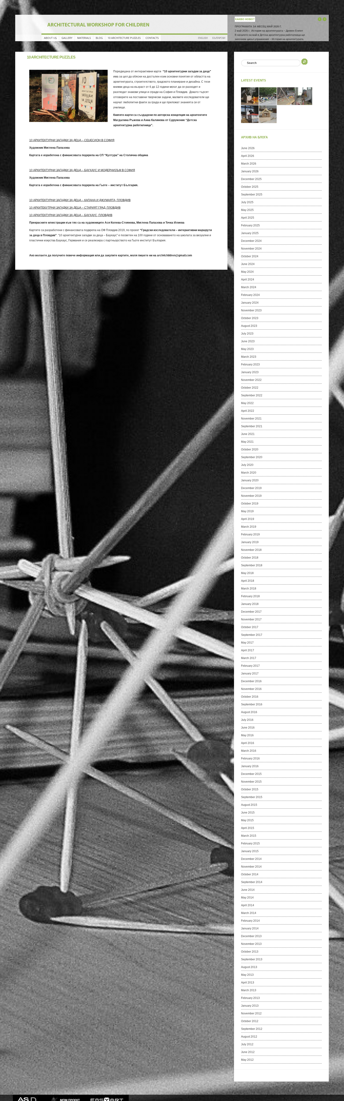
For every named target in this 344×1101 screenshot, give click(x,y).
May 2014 (247, 897)
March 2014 (248, 913)
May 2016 (247, 735)
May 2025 (247, 210)
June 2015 (248, 812)
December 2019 (251, 488)
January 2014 (250, 928)
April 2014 (247, 905)
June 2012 (248, 1052)
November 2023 (251, 310)
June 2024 (248, 264)
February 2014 (250, 920)
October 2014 (249, 874)
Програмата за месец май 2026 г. (258, 26)
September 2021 (251, 426)
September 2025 (251, 194)
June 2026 (248, 148)
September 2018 (251, 565)
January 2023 (250, 372)
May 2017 (247, 642)
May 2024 (247, 271)
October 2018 (249, 557)
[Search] (304, 61)
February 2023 (250, 364)
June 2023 (248, 341)
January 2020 (250, 480)
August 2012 (249, 1036)
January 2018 (250, 604)
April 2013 (247, 982)
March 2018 (248, 588)
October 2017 (249, 627)
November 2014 (251, 866)
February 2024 (250, 295)
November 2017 (251, 619)
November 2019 (251, 495)
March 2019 (248, 526)
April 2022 (247, 410)
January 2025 (250, 233)
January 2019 (250, 542)
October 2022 (249, 387)
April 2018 (247, 580)
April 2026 (247, 156)
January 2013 (250, 1005)
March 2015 (248, 835)
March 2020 (248, 472)
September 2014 (251, 882)
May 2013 (247, 974)
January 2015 (250, 851)
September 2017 (251, 635)
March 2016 (248, 750)
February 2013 (250, 998)
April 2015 (247, 828)
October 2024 (249, 256)
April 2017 (247, 650)
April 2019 (247, 519)
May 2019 (247, 511)
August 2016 (249, 712)
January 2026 (250, 171)
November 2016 (251, 689)
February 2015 (250, 843)
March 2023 (248, 356)
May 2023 (247, 349)
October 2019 (249, 503)
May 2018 (247, 573)
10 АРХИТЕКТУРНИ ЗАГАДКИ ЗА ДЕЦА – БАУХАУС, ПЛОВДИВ (70, 215)
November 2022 (251, 380)
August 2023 (249, 326)
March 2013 (248, 990)
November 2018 (251, 550)
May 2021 (247, 441)
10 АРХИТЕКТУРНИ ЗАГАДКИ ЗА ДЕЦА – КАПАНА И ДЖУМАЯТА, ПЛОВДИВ (80, 200)
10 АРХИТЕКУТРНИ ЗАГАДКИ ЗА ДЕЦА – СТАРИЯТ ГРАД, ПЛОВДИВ (75, 207)
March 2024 (248, 287)
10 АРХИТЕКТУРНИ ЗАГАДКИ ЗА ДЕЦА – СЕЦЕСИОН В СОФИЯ (71, 140)
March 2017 (248, 658)
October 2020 (249, 449)
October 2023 (249, 318)
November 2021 (251, 418)
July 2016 (247, 720)
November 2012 (251, 1013)
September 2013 (251, 959)
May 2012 (247, 1059)
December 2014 (251, 859)
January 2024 (250, 302)
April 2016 (247, 743)
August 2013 (249, 967)
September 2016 (251, 704)
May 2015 (247, 820)
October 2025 (249, 186)
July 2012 (247, 1044)
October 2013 (249, 951)
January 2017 (250, 673)
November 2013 (251, 944)
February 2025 (250, 225)
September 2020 (251, 457)
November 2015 (251, 781)
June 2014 (248, 889)
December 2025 (251, 179)
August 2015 (249, 804)
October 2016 (249, 696)
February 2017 (250, 665)
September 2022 (251, 395)
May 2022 (247, 403)
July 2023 (247, 333)
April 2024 (247, 279)
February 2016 (250, 758)
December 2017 (251, 611)
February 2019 (250, 534)
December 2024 (251, 241)
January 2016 (250, 766)
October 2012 (249, 1021)
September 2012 (251, 1029)
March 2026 (248, 163)
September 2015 (251, 797)
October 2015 (249, 789)
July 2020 (247, 465)
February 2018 (250, 596)
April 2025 (247, 217)
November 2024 (251, 248)
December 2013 (251, 936)
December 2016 (251, 681)
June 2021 (248, 434)
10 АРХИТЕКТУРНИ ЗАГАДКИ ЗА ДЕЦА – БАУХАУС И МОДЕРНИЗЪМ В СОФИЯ (82, 170)
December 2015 (251, 774)
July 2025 (247, 202)
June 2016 (248, 727)
